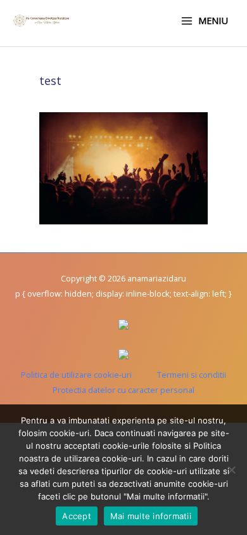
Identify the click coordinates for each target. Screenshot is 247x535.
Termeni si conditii (191, 374)
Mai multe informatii (150, 516)
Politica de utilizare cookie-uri (76, 374)
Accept (76, 516)
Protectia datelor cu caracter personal (123, 390)
